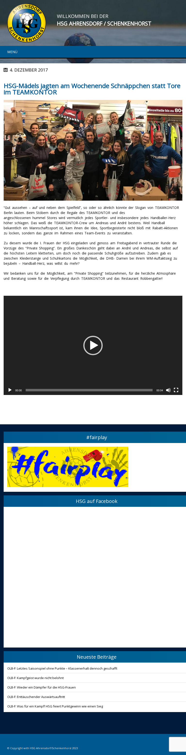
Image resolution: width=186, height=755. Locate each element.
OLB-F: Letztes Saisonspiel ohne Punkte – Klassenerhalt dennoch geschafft (62, 668)
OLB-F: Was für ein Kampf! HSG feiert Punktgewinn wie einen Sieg (55, 706)
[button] (93, 345)
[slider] (89, 390)
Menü (12, 51)
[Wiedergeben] (10, 390)
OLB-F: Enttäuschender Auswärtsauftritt (36, 697)
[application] (93, 345)
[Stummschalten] (168, 390)
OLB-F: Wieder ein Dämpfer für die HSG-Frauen (41, 687)
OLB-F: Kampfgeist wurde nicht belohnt (35, 678)
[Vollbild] (176, 390)
